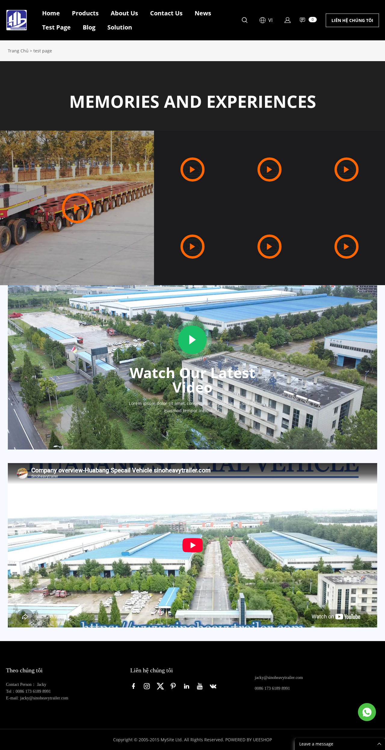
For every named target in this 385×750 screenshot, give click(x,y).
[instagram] (147, 685)
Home (51, 13)
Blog (89, 27)
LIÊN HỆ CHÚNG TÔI (352, 20)
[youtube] (200, 685)
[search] (245, 20)
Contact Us (166, 13)
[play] (77, 208)
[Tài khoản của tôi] (288, 20)
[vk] (214, 685)
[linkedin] (187, 685)
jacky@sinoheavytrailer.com (279, 677)
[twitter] (161, 685)
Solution (119, 27)
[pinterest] (174, 685)
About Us (124, 13)
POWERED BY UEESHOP (248, 739)
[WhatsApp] (367, 712)
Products (85, 13)
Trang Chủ (18, 51)
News (203, 13)
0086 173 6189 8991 (272, 688)
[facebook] (134, 685)
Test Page (56, 27)
